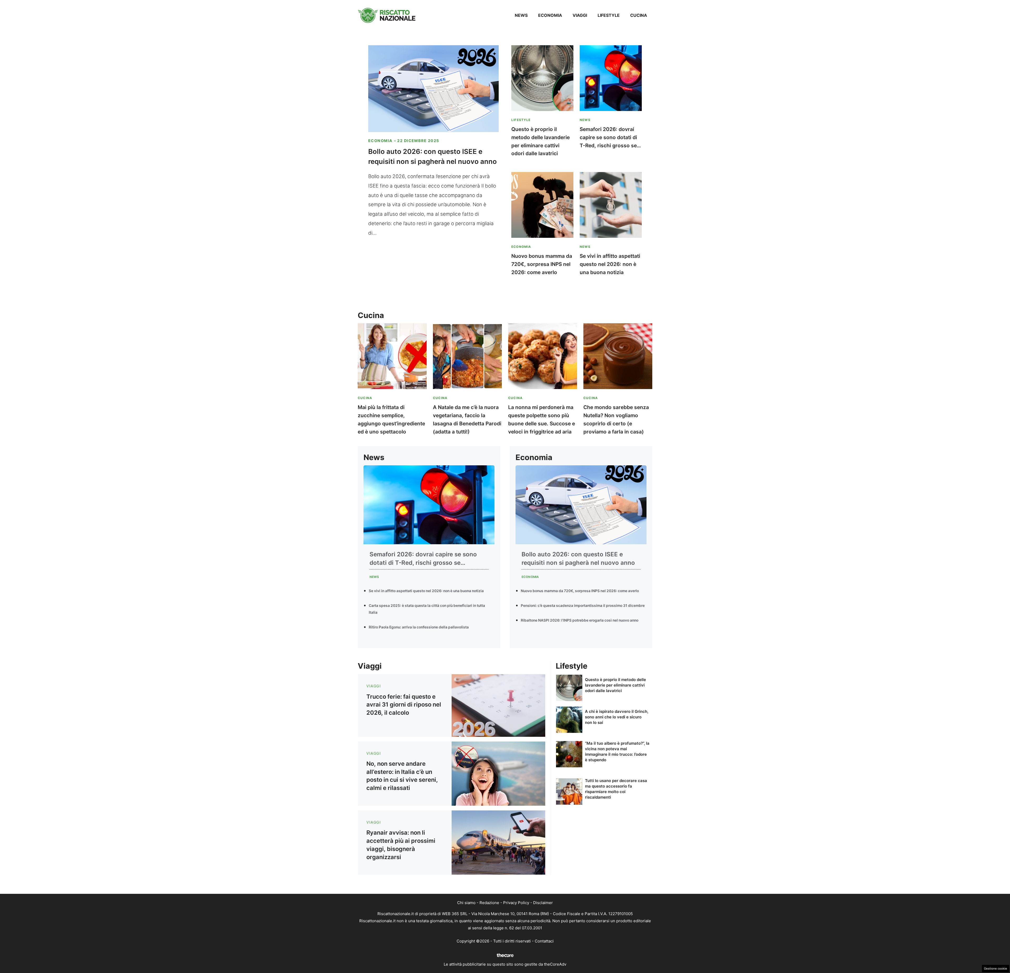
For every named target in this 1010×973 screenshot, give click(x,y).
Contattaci (544, 941)
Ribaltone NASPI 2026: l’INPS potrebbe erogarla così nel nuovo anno (579, 620)
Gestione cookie (995, 968)
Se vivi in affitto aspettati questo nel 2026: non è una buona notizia (610, 264)
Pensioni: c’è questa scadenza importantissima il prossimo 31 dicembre (583, 605)
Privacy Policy (516, 902)
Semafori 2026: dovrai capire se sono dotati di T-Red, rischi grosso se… (610, 137)
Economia (550, 15)
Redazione (489, 902)
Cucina (638, 15)
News (521, 15)
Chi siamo (466, 902)
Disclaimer (543, 902)
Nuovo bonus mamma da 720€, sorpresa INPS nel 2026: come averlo (541, 264)
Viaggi (580, 15)
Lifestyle (609, 15)
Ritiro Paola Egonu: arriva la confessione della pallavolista (419, 627)
